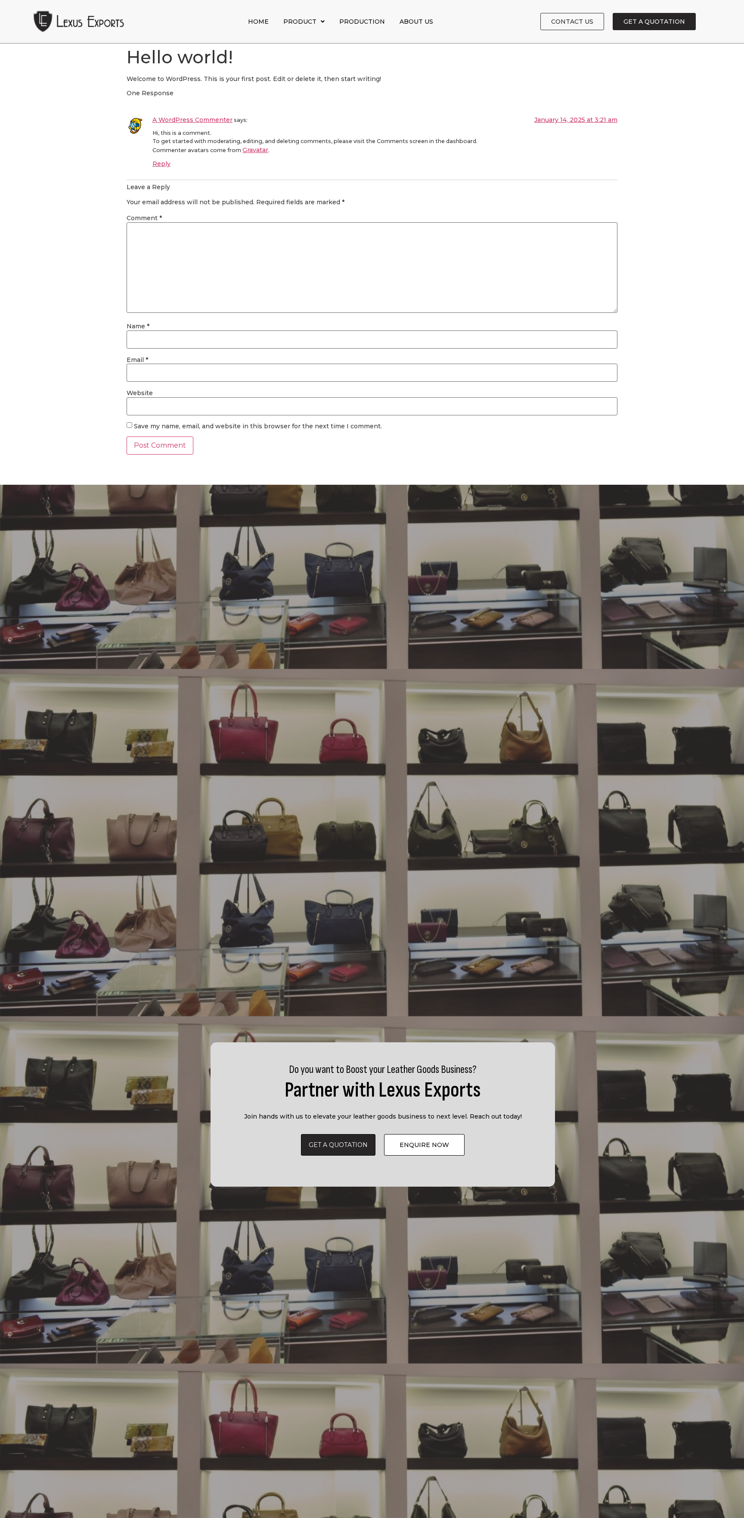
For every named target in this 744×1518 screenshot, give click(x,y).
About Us (416, 21)
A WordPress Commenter (192, 120)
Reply (161, 164)
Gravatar (255, 150)
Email (137, 360)
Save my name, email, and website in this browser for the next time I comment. (258, 426)
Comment (144, 218)
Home (258, 21)
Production (362, 21)
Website (140, 393)
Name (138, 326)
